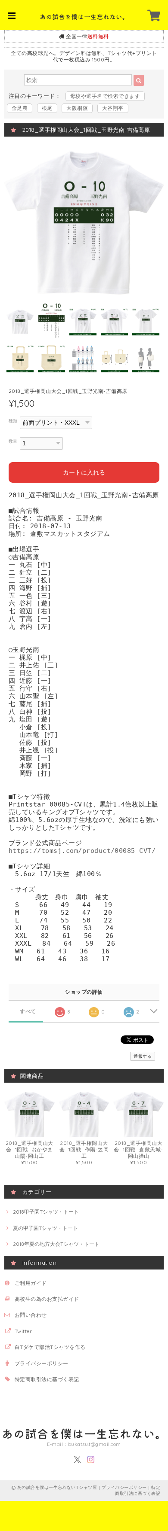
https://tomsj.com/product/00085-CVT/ (82, 851)
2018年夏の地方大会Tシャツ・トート (56, 1244)
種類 (13, 420)
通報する (143, 1056)
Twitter (23, 1331)
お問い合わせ (31, 1315)
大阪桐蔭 (77, 108)
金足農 (20, 108)
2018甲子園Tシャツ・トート (46, 1211)
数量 (13, 441)
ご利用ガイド (31, 1283)
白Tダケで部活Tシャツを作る (50, 1347)
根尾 (47, 108)
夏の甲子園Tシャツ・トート (45, 1228)
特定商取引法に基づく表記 (47, 1379)
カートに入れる (84, 472)
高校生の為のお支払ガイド (47, 1299)
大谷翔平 (113, 108)
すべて (28, 1011)
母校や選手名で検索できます (105, 96)
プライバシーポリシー (41, 1363)
